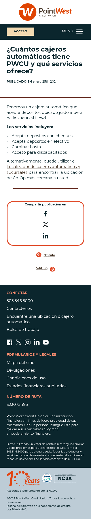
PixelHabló (19, 509)
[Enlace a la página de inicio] (45, 12)
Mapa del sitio (20, 363)
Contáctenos (19, 309)
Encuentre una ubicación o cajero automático (40, 319)
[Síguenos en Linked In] (37, 344)
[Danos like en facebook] (9, 344)
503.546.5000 (20, 301)
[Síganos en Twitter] (18, 344)
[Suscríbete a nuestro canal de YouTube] (46, 344)
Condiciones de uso (26, 378)
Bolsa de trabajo (23, 330)
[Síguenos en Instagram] (27, 344)
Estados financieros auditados (36, 386)
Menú (67, 31)
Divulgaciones (21, 371)
